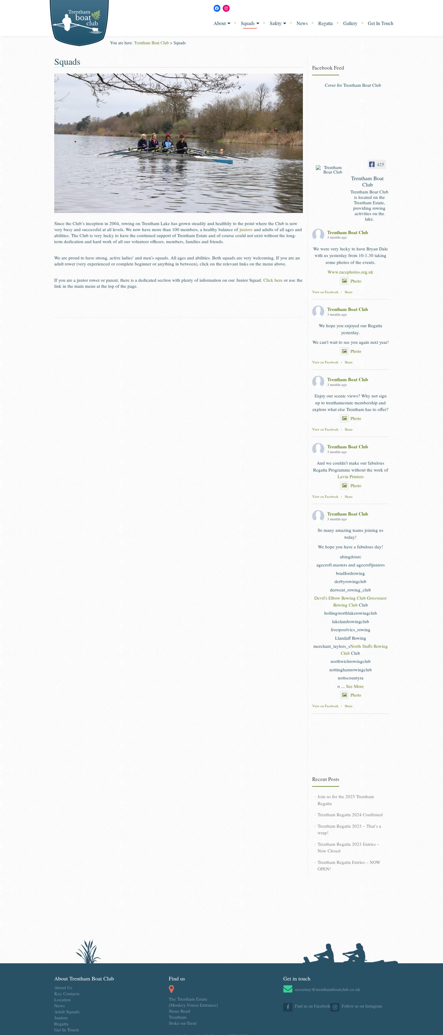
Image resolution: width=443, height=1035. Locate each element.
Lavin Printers (351, 476)
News (302, 23)
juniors (246, 229)
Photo (355, 281)
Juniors (61, 1018)
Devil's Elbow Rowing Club (340, 598)
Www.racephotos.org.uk (350, 272)
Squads (248, 23)
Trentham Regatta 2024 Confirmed (350, 814)
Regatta (325, 23)
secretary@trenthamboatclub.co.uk (327, 989)
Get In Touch (380, 23)
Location (62, 999)
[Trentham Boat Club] (330, 170)
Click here (273, 280)
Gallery (350, 23)
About (220, 23)
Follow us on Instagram (362, 1006)
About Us (63, 987)
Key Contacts (67, 993)
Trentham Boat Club (347, 232)
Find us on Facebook (312, 1006)
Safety (275, 23)
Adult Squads (67, 1011)
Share (349, 292)
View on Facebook (325, 292)
